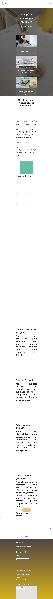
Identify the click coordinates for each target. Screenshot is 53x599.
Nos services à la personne (22, 558)
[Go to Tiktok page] (21, 552)
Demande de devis (26, 510)
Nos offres (26, 31)
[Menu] (50, 4)
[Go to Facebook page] (16, 552)
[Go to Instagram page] (25, 552)
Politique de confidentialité (22, 584)
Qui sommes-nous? (20, 559)
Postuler (18, 577)
